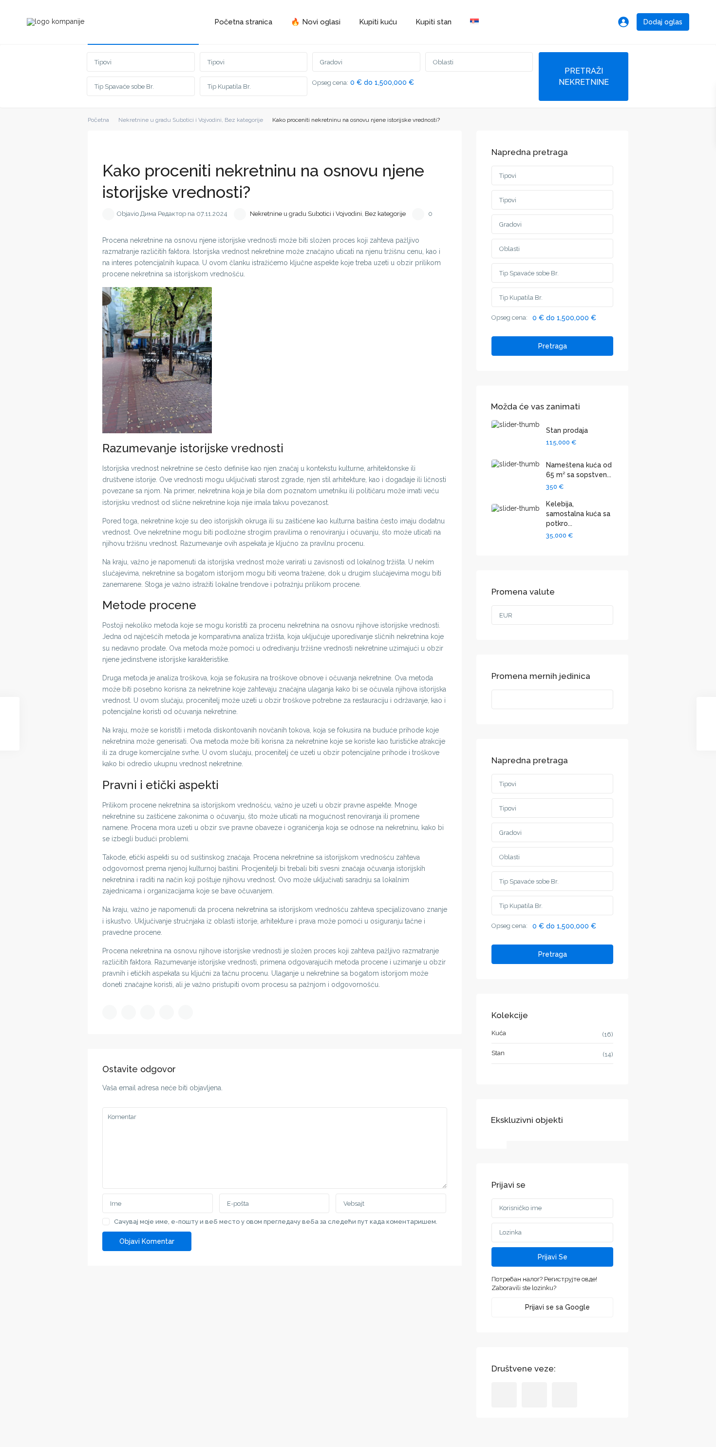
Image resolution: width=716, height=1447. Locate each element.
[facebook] (504, 1395)
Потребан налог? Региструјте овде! (544, 1279)
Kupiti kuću (378, 22)
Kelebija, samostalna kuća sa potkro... (578, 513)
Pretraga (552, 346)
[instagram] (564, 1395)
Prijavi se (552, 1257)
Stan (498, 1053)
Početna (98, 119)
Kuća (498, 1033)
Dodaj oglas (662, 22)
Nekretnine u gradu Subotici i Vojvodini (170, 119)
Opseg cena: (330, 82)
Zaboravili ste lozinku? (523, 1288)
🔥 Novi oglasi (315, 22)
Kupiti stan (433, 22)
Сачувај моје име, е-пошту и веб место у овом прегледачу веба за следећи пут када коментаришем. (275, 1221)
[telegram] (534, 1395)
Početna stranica (243, 22)
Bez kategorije (244, 119)
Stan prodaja (567, 430)
